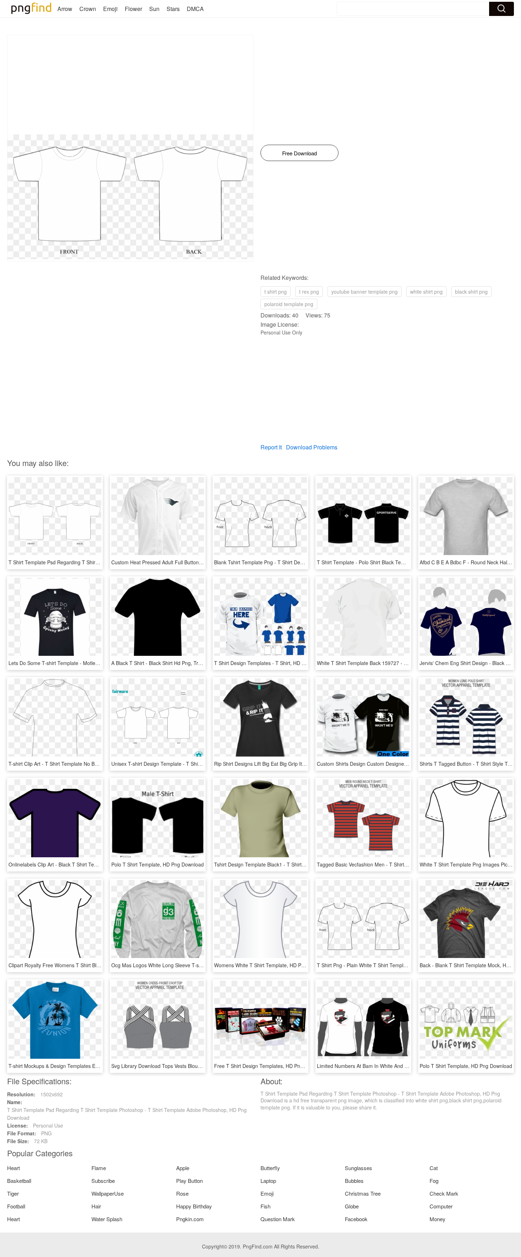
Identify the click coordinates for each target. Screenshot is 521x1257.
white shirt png (426, 291)
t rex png (309, 291)
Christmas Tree (363, 1193)
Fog (434, 1180)
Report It (271, 447)
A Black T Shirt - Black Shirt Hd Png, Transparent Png (171, 662)
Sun (154, 9)
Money (438, 1219)
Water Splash (106, 1219)
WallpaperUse (107, 1193)
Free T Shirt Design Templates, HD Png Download (270, 1065)
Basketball (19, 1180)
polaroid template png (288, 304)
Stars (173, 9)
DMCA (195, 9)
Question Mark (277, 1219)
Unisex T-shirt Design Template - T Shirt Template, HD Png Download (189, 763)
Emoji (110, 9)
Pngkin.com (190, 1219)
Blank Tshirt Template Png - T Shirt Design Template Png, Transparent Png (298, 562)
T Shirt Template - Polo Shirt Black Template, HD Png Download (388, 562)
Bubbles (354, 1180)
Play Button (189, 1180)
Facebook (356, 1219)
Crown (87, 9)
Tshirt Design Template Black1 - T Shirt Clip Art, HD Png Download (288, 864)
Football (16, 1206)
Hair (96, 1206)
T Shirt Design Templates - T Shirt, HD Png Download (274, 662)
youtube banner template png (364, 291)
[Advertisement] (130, 84)
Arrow (64, 9)
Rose (182, 1193)
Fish (265, 1206)
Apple (182, 1168)
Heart (13, 1168)
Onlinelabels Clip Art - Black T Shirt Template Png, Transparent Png (84, 864)
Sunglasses (358, 1168)
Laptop (268, 1180)
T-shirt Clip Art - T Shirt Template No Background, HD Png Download (85, 763)
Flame (98, 1168)
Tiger (13, 1193)
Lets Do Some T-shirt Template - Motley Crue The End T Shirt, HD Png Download (100, 662)
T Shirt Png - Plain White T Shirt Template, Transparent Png (384, 965)
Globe (352, 1206)
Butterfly (270, 1168)
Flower (133, 9)
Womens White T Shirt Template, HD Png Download (272, 965)
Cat (434, 1168)
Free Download (299, 153)
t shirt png (275, 291)
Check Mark (444, 1193)
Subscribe (103, 1180)
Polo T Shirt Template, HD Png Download (157, 864)
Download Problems (311, 447)
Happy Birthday (194, 1206)
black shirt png (471, 291)
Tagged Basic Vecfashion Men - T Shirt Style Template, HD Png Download (400, 864)
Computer (441, 1206)
